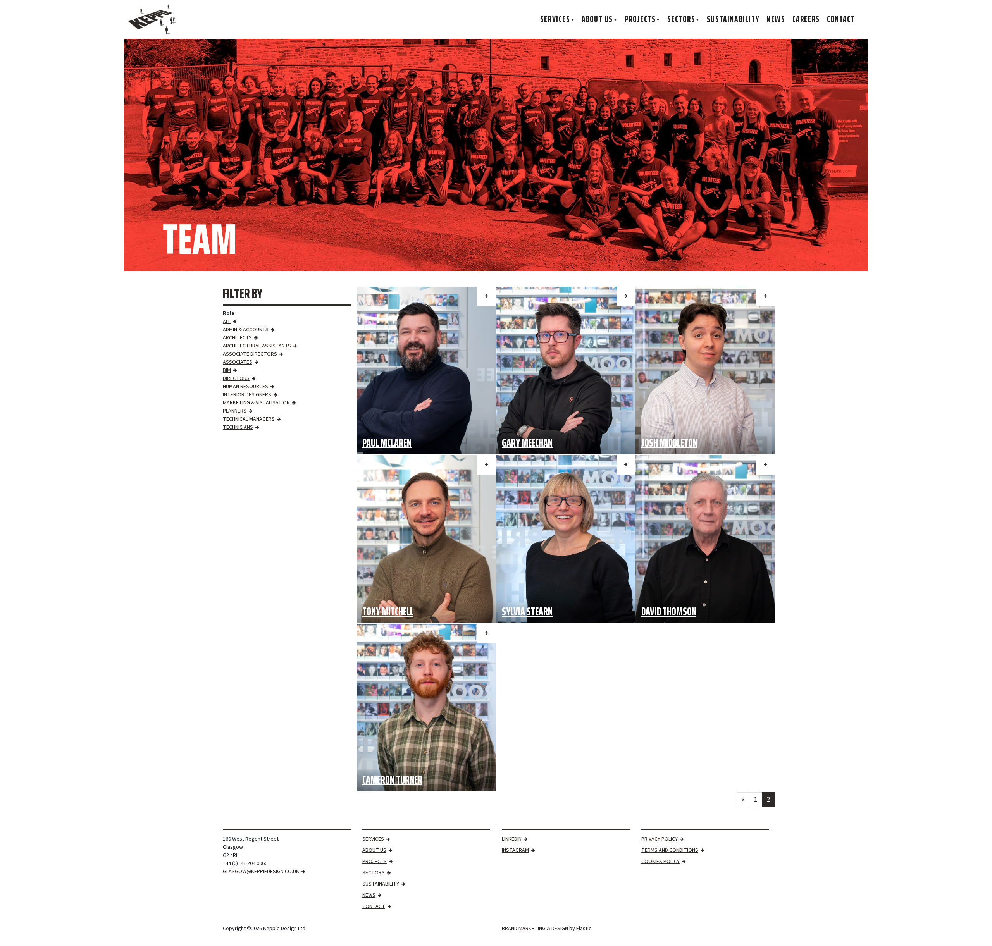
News (775, 19)
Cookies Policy (660, 861)
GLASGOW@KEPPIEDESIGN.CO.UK (261, 871)
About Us (597, 19)
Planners (234, 411)
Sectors (681, 19)
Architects (237, 338)
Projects (640, 19)
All (227, 321)
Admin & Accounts (246, 330)
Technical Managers (249, 419)
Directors (236, 378)
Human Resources (245, 386)
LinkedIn (512, 839)
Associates (237, 362)
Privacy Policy (659, 839)
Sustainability (733, 19)
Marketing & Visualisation (256, 403)
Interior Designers (247, 395)
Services (555, 19)
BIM (227, 370)
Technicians (238, 427)
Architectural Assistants (257, 346)
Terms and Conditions (669, 850)
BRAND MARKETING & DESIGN (535, 928)
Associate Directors (250, 354)
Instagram (515, 850)
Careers (806, 19)
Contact (841, 19)
